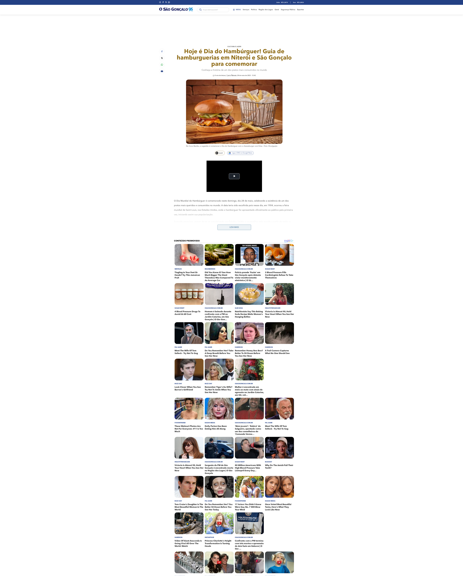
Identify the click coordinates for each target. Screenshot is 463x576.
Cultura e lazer (234, 46)
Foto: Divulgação (270, 146)
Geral (277, 9)
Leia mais (234, 227)
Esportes (300, 9)
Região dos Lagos (266, 9)
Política (254, 9)
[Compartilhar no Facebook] (162, 51)
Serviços (246, 9)
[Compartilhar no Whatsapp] (162, 64)
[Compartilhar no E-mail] (162, 71)
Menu (238, 9)
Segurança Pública (288, 9)
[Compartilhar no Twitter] (162, 58)
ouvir (221, 153)
